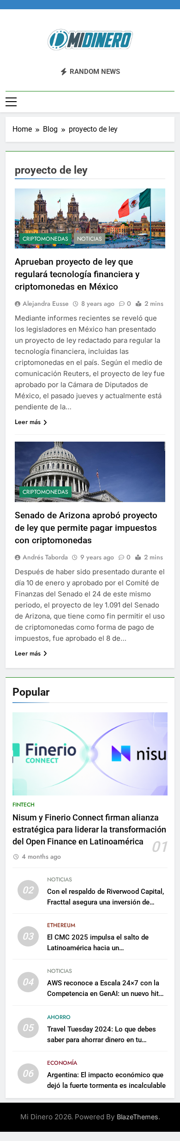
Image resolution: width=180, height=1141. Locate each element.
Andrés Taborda (45, 557)
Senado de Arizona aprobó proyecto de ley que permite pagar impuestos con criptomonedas (86, 528)
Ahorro (59, 1017)
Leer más (28, 421)
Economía (62, 1063)
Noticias (89, 239)
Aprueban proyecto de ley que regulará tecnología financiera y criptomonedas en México (77, 274)
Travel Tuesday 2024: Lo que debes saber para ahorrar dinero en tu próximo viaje (101, 1040)
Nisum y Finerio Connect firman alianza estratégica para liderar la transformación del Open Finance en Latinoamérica (89, 830)
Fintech (23, 805)
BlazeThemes (137, 1117)
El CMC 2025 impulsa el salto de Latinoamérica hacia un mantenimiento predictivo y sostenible (106, 948)
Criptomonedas (45, 239)
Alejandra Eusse (46, 303)
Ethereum (61, 925)
